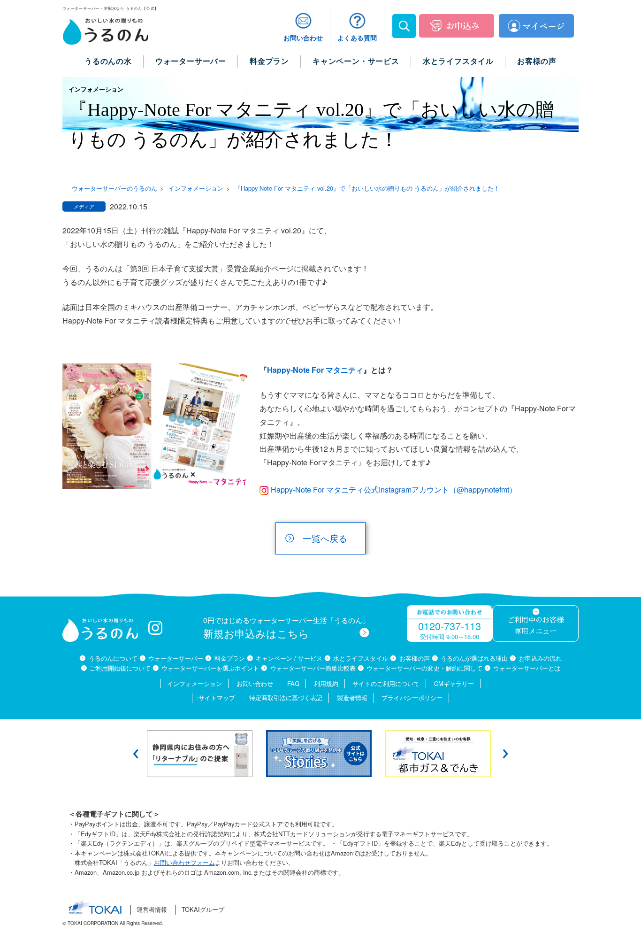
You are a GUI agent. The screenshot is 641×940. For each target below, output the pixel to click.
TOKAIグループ (203, 909)
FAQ (293, 683)
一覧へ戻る (325, 538)
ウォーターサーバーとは (526, 667)
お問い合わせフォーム (184, 862)
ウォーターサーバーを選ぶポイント (210, 667)
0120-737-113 (449, 625)
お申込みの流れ (540, 658)
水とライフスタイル (360, 658)
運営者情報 (152, 909)
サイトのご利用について (386, 683)
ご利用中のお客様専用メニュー (535, 626)
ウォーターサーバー (175, 658)
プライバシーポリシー (412, 697)
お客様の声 (414, 658)
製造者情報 (352, 697)
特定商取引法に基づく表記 (285, 697)
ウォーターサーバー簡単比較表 (312, 667)
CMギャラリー (454, 683)
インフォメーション (194, 683)
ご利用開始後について (120, 667)
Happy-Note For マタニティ (315, 369)
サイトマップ (216, 697)
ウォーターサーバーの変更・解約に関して (424, 667)
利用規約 (326, 683)
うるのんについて (113, 658)
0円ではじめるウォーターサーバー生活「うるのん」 (286, 628)
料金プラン (229, 658)
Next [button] (505, 754)
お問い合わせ (255, 683)
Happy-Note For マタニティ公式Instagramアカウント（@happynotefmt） (394, 489)
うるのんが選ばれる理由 (474, 658)
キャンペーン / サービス (289, 658)
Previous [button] (135, 754)
